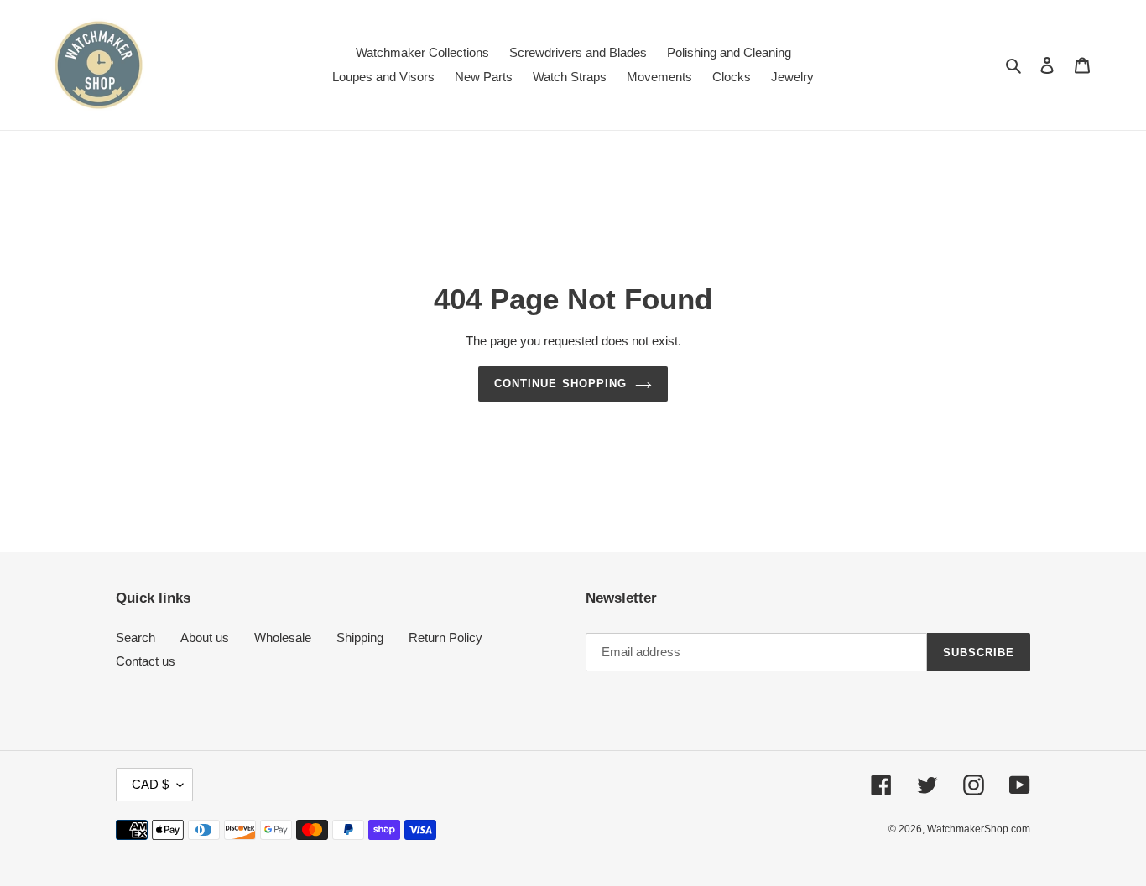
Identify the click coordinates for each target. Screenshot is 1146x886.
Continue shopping (560, 383)
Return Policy (445, 637)
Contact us (145, 661)
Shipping (359, 637)
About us (204, 637)
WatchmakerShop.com (978, 829)
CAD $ (150, 784)
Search (135, 637)
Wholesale (282, 637)
